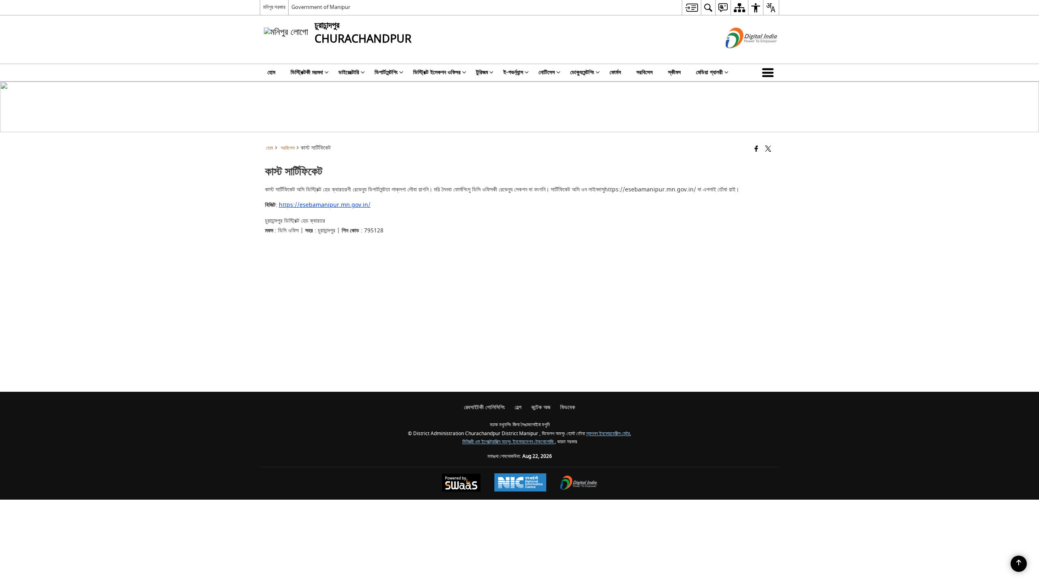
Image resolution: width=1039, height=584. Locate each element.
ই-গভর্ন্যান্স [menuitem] (513, 72)
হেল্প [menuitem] (518, 407)
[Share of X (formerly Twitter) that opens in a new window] (768, 149)
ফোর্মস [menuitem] (615, 72)
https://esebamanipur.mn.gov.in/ (325, 205)
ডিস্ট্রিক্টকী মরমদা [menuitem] (307, 72)
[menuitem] (691, 7)
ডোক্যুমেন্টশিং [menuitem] (582, 72)
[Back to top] (1019, 564)
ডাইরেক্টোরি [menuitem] (348, 72)
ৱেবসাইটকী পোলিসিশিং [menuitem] (484, 407)
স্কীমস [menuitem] (674, 72)
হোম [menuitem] (271, 72)
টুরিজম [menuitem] (482, 72)
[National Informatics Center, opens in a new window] (520, 483)
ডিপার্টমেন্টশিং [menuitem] (386, 72)
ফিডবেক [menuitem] (567, 407)
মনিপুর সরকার (274, 7)
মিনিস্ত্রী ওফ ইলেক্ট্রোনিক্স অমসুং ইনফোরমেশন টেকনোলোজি (508, 441)
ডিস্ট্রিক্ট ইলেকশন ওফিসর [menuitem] (437, 72)
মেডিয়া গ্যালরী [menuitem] (709, 72)
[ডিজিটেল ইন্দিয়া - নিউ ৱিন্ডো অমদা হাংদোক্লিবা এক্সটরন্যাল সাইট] (741, 55)
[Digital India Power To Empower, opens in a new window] (579, 484)
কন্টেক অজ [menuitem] (540, 407)
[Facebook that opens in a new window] (756, 149)
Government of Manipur (320, 7)
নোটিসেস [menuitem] (547, 72)
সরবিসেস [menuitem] (644, 72)
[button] (769, 72)
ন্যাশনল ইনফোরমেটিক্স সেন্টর (608, 433)
